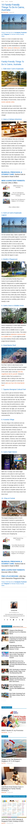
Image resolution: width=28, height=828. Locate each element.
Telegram (6, 34)
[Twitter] (6, 593)
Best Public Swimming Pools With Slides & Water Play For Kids (17, 695)
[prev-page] (2, 700)
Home (2, 1)
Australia (11, 1)
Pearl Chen (3, 763)
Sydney (10, 48)
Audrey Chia (3, 792)
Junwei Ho (3, 823)
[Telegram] (22, 593)
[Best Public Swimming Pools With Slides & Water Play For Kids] (5, 695)
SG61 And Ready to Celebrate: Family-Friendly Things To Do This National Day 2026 (17, 671)
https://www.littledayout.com (14, 612)
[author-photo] (14, 608)
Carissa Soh (5, 12)
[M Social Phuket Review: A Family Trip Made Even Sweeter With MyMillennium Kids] (5, 686)
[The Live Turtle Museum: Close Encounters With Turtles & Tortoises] (6, 194)
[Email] (16, 593)
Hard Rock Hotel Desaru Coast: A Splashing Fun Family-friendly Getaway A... (12, 788)
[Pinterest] (9, 593)
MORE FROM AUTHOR (18, 626)
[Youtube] (23, 620)
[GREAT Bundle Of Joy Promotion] (6, 187)
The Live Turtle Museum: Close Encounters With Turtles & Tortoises (18, 194)
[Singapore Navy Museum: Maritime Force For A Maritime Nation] (5, 632)
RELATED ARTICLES (6, 626)
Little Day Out (4, 732)
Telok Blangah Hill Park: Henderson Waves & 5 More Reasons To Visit (17, 647)
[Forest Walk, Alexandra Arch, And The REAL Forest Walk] (6, 546)
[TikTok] (17, 620)
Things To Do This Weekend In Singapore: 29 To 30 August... (11, 760)
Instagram (17, 32)
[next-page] (5, 700)
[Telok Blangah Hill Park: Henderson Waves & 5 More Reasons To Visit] (5, 647)
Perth (5, 48)
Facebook (24, 32)
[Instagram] (8, 620)
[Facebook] (2, 593)
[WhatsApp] (12, 593)
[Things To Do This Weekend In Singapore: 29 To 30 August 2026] (6, 201)
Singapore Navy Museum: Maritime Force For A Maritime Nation (17, 632)
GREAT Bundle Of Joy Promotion (12, 730)
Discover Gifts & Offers (9, 183)
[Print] (19, 593)
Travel (6, 1)
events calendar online (7, 102)
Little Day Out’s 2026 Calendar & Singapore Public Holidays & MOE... (13, 820)
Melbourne (17, 48)
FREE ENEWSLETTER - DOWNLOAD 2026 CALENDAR (14, 796)
